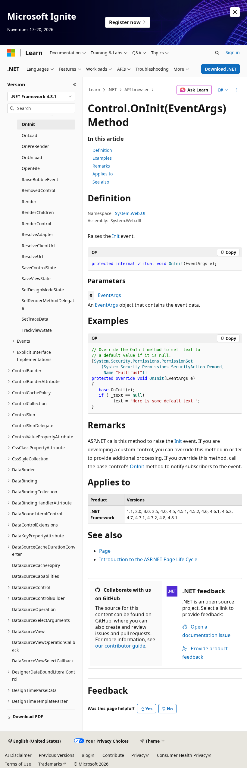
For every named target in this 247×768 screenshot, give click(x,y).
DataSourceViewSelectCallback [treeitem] (42, 661)
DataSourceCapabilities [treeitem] (35, 576)
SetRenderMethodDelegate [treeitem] (48, 304)
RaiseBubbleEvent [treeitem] (40, 179)
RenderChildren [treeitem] (38, 212)
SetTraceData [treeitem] (35, 319)
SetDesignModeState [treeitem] (43, 290)
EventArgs (109, 295)
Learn (94, 89)
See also (100, 182)
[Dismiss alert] (235, 12)
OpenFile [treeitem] (31, 168)
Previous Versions (56, 755)
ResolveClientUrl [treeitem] (38, 245)
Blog (86, 755)
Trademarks (50, 764)
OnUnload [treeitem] (32, 157)
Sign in (233, 52)
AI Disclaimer (18, 755)
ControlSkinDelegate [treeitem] (32, 425)
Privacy (138, 755)
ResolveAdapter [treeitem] (37, 234)
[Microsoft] (11, 53)
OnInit (137, 466)
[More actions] (237, 90)
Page (105, 551)
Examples (102, 158)
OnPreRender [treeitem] (35, 146)
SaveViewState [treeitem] (36, 278)
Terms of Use (18, 764)
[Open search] (217, 52)
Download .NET (220, 69)
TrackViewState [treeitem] (37, 330)
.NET (112, 89)
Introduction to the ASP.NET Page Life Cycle (148, 559)
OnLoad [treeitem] (29, 135)
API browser (136, 89)
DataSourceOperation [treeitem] (34, 609)
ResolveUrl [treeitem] (32, 256)
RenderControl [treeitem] (36, 223)
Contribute (113, 755)
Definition (102, 150)
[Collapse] (75, 84)
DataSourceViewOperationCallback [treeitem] (43, 646)
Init (116, 236)
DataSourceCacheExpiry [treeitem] (36, 565)
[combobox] (41, 96)
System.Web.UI (130, 213)
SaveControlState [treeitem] (39, 267)
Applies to (102, 174)
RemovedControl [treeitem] (38, 190)
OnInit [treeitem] (28, 124)
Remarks (101, 166)
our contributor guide (120, 645)
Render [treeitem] (29, 201)
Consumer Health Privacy (182, 755)
